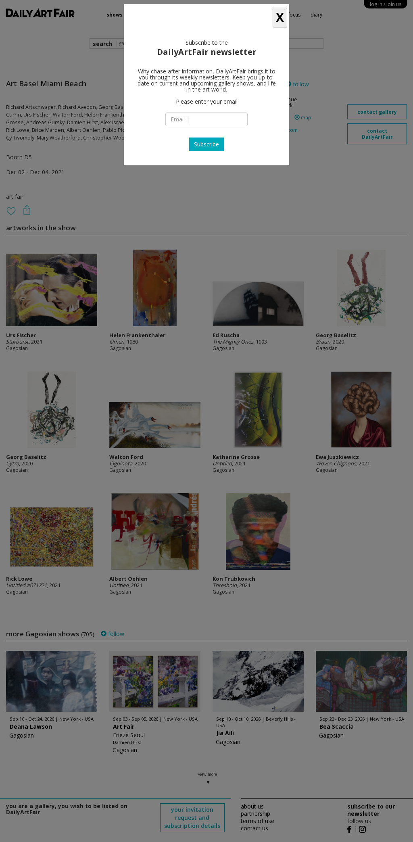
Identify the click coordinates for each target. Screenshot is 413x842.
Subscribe (206, 144)
